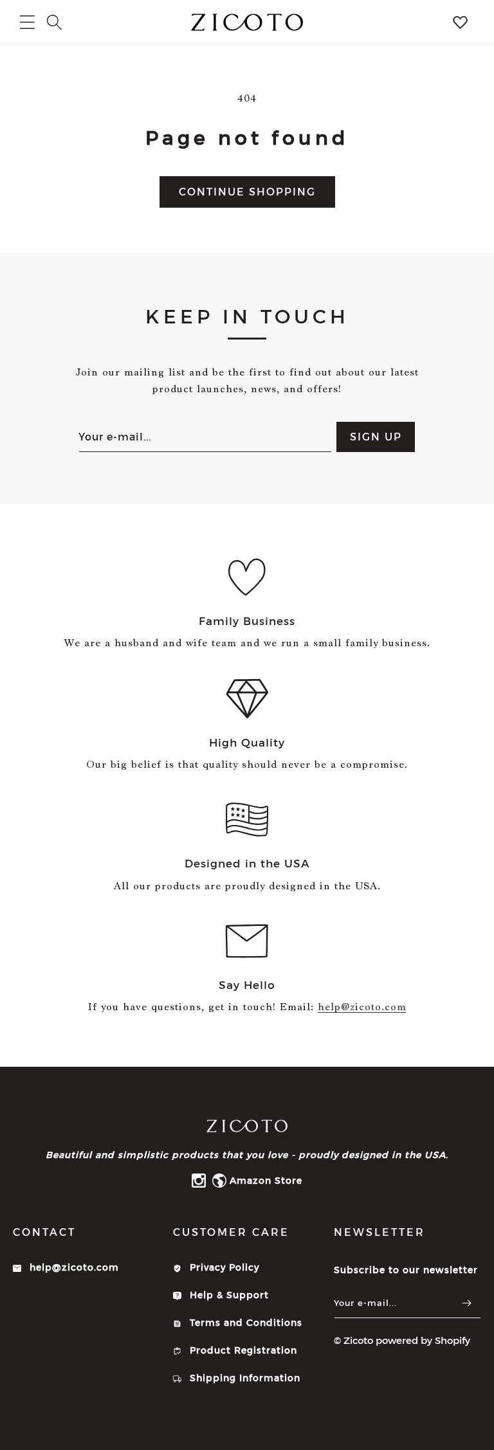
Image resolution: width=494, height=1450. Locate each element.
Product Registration (242, 1350)
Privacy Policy (223, 1267)
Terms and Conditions (244, 1322)
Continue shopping (247, 192)
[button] (54, 22)
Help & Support (228, 1295)
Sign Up (376, 437)
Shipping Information (243, 1378)
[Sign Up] (466, 1303)
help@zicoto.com (362, 1007)
